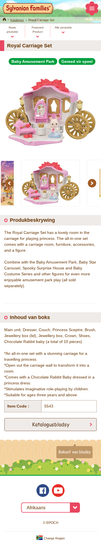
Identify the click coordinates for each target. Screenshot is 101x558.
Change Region (54, 538)
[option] (50, 110)
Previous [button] (10, 183)
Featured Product (37, 29)
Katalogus (17, 20)
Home (4, 19)
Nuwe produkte (12, 29)
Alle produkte (63, 27)
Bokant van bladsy (74, 452)
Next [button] (92, 183)
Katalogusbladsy (50, 424)
